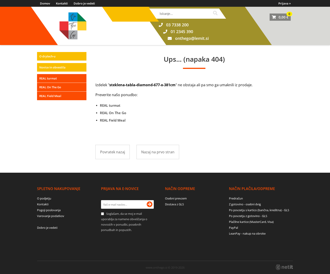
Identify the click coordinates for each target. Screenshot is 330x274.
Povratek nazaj (112, 151)
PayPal (233, 228)
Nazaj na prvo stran (157, 151)
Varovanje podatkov (50, 216)
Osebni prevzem (176, 198)
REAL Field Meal (50, 96)
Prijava (284, 3)
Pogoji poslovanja (49, 210)
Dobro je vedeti (84, 3)
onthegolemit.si (192, 38)
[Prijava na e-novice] (149, 204)
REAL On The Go (50, 87)
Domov (45, 3)
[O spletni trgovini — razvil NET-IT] (284, 267)
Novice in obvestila (52, 67)
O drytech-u (47, 56)
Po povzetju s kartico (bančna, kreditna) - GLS (259, 210)
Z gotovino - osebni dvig (245, 204)
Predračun (236, 198)
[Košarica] (280, 17)
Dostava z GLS (174, 204)
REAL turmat (48, 78)
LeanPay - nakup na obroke (247, 233)
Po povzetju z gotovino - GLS (248, 216)
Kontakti (62, 3)
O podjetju (44, 198)
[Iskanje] (215, 14)
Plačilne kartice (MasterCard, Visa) (251, 222)
